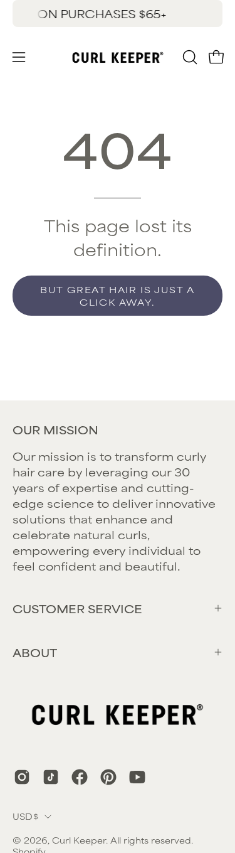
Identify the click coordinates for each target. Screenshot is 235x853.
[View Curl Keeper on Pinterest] (108, 777)
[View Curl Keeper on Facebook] (79, 777)
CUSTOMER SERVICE (77, 608)
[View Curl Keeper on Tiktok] (50, 777)
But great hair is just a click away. (117, 295)
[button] (188, 57)
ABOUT (35, 652)
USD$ (25, 816)
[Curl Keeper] (118, 57)
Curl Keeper (79, 840)
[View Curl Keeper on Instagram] (22, 777)
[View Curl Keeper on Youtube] (137, 777)
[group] (117, 13)
